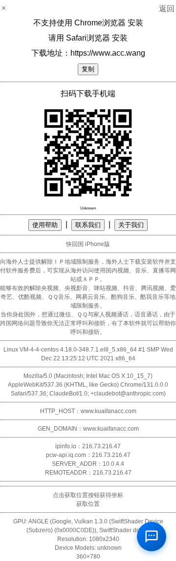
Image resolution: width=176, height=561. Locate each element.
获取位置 (88, 503)
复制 (88, 69)
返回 (167, 8)
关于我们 (131, 225)
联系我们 (88, 225)
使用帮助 (45, 225)
